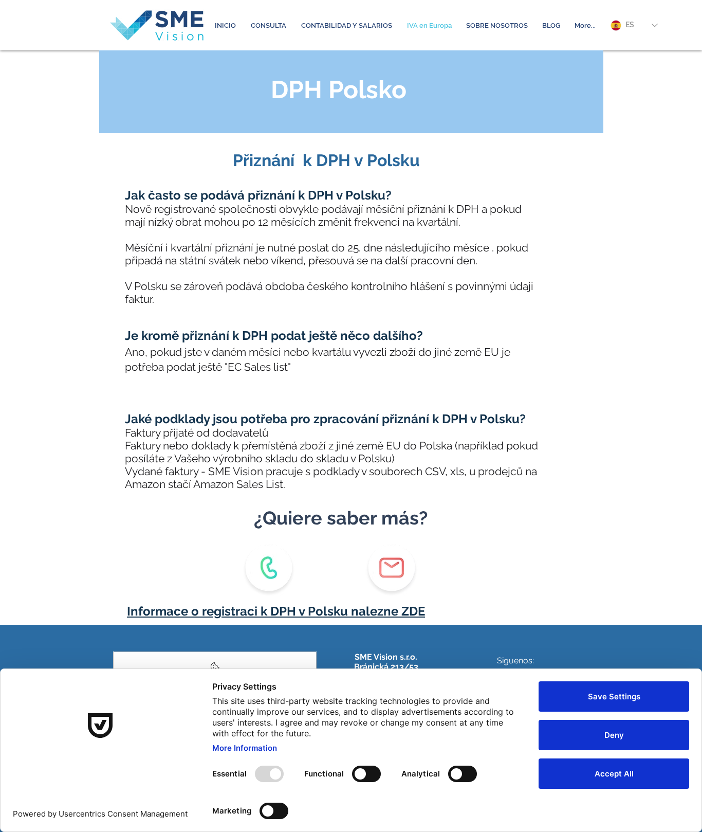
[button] (268, 25)
